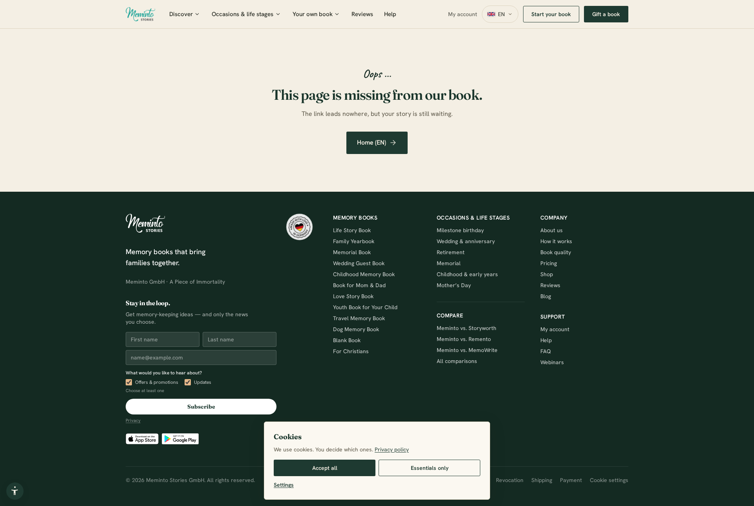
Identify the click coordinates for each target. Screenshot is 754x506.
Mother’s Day (454, 285)
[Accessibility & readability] (15, 491)
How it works (556, 241)
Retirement (451, 252)
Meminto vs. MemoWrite (467, 350)
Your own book (313, 14)
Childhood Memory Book (364, 274)
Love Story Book (353, 296)
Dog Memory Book (356, 329)
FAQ (545, 351)
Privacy (133, 420)
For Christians (351, 351)
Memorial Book (352, 252)
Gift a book (606, 14)
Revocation (509, 480)
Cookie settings (609, 480)
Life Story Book (352, 230)
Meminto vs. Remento (464, 339)
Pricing (548, 263)
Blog (545, 296)
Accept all (324, 467)
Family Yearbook (353, 241)
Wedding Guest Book (358, 263)
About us (551, 230)
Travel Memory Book (359, 318)
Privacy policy (392, 449)
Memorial (449, 263)
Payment (571, 480)
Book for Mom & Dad (359, 285)
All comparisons (457, 361)
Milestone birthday (460, 230)
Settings (284, 484)
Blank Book (347, 340)
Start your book (551, 14)
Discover (181, 14)
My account (462, 14)
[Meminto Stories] (140, 14)
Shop (546, 274)
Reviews (362, 14)
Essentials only (429, 467)
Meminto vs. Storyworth (466, 328)
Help (390, 14)
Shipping (541, 480)
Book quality (555, 252)
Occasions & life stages (242, 14)
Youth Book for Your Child (365, 307)
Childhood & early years (467, 274)
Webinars (552, 362)
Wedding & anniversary (466, 241)
